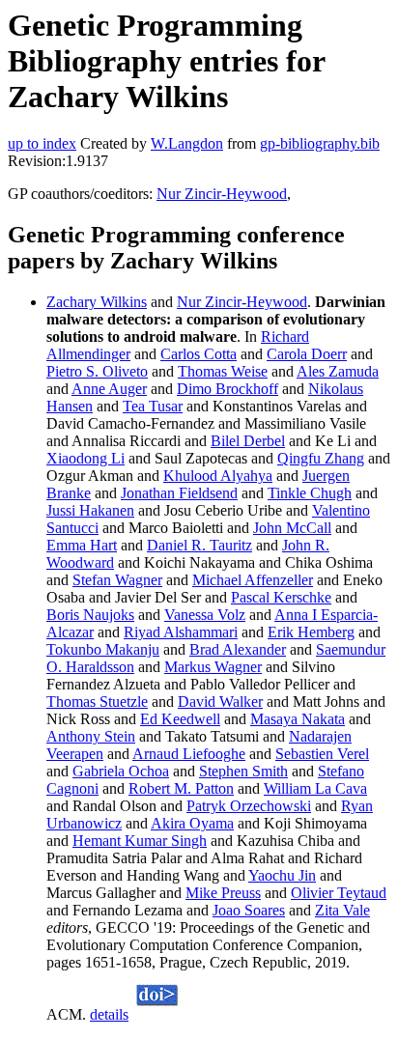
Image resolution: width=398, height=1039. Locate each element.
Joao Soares (249, 910)
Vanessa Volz (204, 614)
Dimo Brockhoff (227, 388)
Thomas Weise (223, 371)
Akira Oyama (192, 823)
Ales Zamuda (338, 371)
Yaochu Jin (282, 875)
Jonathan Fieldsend (179, 493)
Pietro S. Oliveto (97, 371)
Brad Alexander (237, 649)
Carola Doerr (307, 354)
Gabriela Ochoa (120, 771)
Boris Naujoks (90, 614)
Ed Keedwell (180, 719)
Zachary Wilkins (96, 302)
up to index (42, 143)
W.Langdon (187, 143)
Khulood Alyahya (217, 475)
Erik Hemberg (311, 632)
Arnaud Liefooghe (188, 753)
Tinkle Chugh (310, 493)
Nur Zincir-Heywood (221, 193)
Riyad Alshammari (181, 632)
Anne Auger (109, 388)
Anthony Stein (90, 736)
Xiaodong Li (85, 458)
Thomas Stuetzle (97, 701)
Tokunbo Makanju (102, 649)
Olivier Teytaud (338, 893)
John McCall (292, 528)
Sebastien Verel (322, 753)
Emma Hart (81, 545)
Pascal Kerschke (281, 597)
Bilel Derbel (248, 441)
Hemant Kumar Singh (139, 840)
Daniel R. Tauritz (199, 545)
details (109, 1014)
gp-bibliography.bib (320, 143)
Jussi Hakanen (90, 510)
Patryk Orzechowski (248, 806)
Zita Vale (342, 910)
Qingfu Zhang (320, 458)
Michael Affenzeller (252, 580)
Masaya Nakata (297, 719)
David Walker (220, 701)
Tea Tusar (153, 406)
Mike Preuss (223, 893)
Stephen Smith (243, 771)
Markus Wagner (213, 667)
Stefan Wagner (117, 580)
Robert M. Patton (181, 788)
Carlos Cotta (198, 354)
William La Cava (315, 788)
